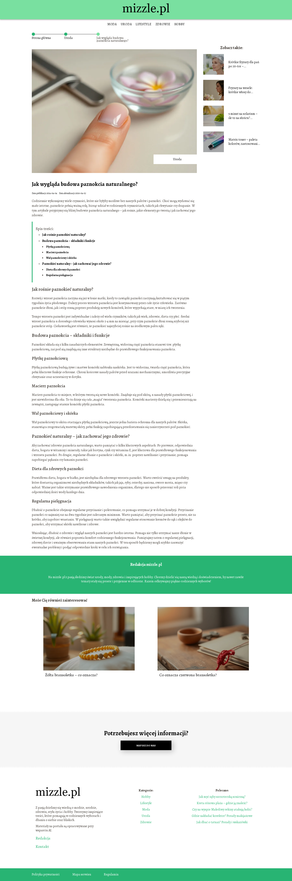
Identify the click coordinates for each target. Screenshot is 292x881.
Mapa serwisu (81, 874)
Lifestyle (143, 24)
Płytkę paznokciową (58, 247)
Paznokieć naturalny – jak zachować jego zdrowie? (76, 264)
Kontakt (42, 846)
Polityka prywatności (46, 874)
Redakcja (43, 838)
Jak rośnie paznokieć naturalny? (64, 235)
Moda (112, 24)
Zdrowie (163, 24)
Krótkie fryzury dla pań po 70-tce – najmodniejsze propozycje (243, 64)
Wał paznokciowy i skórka (61, 258)
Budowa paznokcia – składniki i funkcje (68, 241)
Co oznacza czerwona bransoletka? (188, 675)
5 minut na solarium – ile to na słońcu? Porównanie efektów (243, 116)
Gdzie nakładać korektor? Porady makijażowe (222, 816)
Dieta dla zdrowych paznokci (63, 269)
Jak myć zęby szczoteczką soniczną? (222, 797)
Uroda (126, 24)
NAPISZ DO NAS (146, 745)
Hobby (179, 24)
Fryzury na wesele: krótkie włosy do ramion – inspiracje (241, 90)
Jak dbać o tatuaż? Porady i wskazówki (222, 822)
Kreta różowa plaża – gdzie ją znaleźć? (222, 803)
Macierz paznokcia (57, 252)
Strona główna (41, 38)
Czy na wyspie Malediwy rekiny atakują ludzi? (222, 809)
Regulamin (111, 874)
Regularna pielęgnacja (59, 275)
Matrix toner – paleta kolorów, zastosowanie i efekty (243, 142)
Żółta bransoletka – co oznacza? (71, 675)
